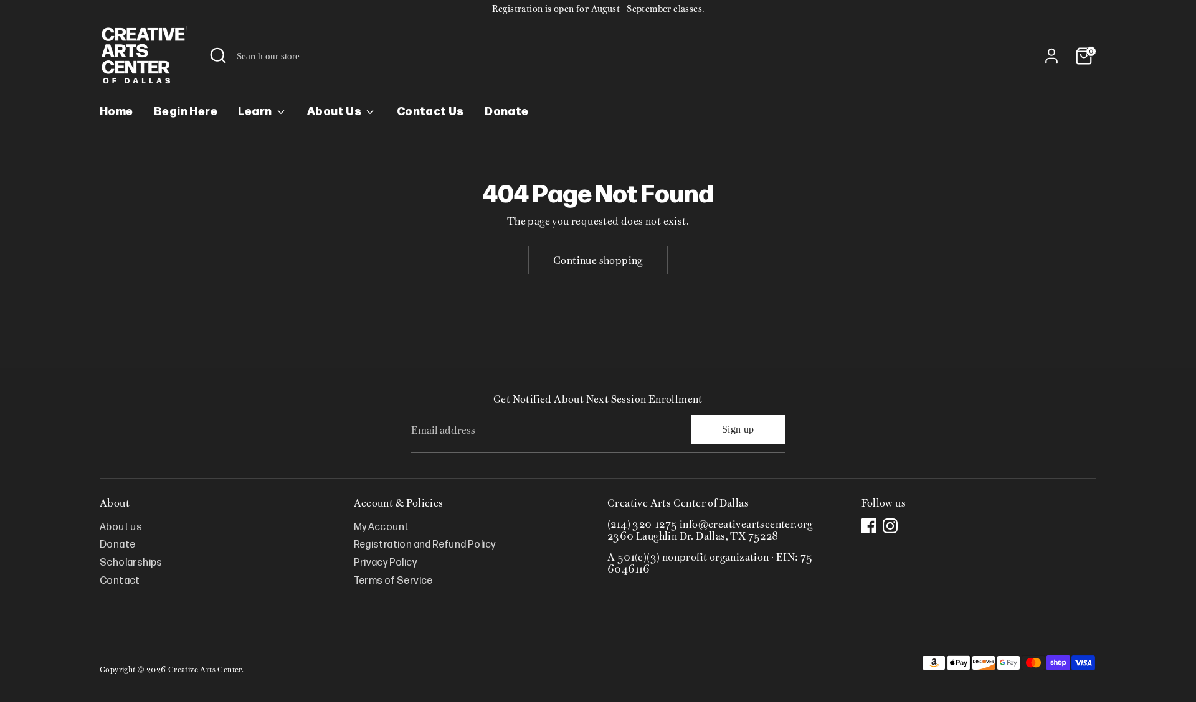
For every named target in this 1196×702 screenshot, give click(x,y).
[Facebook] (868, 525)
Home (116, 111)
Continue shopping (598, 260)
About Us (335, 111)
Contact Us (430, 111)
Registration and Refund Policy (425, 545)
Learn (255, 111)
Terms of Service (393, 581)
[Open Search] (218, 55)
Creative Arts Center (205, 669)
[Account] (1051, 56)
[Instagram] (890, 525)
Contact (120, 581)
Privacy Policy (385, 563)
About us (121, 527)
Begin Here (185, 111)
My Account (381, 527)
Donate (506, 111)
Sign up (738, 429)
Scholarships (131, 563)
